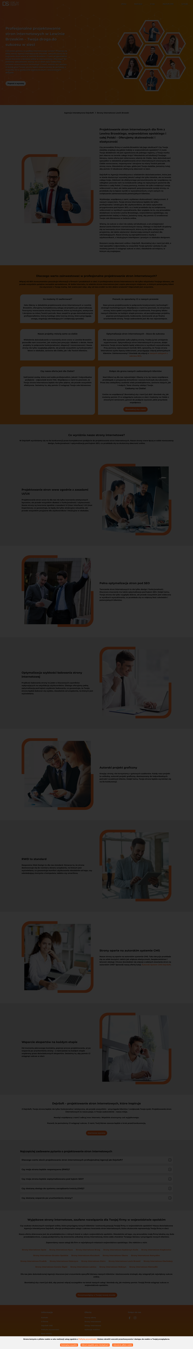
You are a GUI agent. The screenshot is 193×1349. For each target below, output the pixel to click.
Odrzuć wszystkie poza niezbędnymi (95, 1345)
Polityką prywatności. (88, 1339)
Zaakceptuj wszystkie (69, 1345)
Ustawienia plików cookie (122, 1345)
